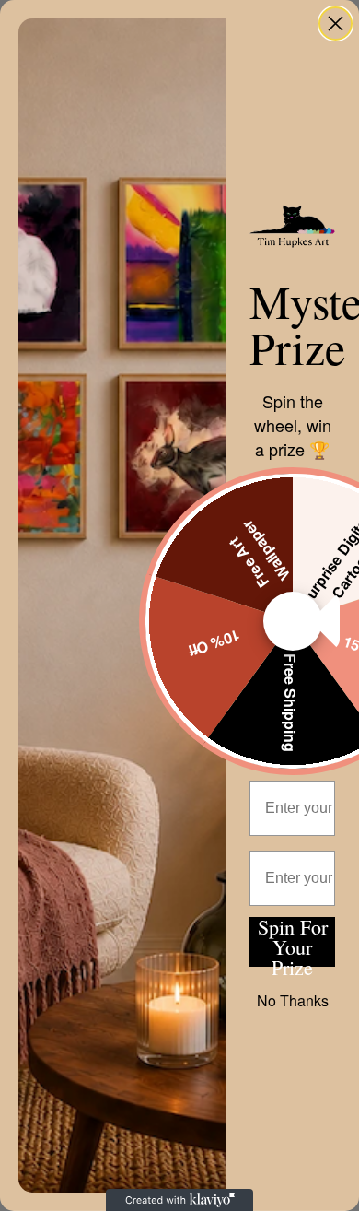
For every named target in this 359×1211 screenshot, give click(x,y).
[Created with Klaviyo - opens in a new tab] (179, 1200)
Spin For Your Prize (293, 942)
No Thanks (293, 1000)
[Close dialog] (335, 23)
